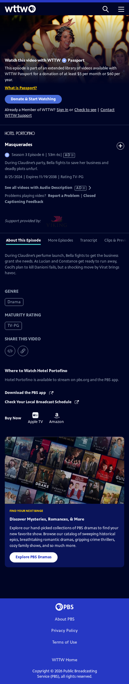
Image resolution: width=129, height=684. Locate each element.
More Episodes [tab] (60, 240)
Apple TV (35, 418)
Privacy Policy (64, 630)
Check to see (85, 109)
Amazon (56, 418)
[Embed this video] (10, 351)
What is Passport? (21, 88)
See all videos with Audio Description (43, 187)
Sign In (62, 110)
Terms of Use (64, 642)
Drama (14, 301)
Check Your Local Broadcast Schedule (38, 402)
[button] (105, 8)
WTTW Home (64, 659)
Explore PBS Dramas (34, 557)
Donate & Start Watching (33, 99)
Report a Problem (64, 195)
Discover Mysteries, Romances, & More (47, 519)
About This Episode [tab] (23, 240)
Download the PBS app (26, 392)
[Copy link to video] (23, 351)
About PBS (64, 619)
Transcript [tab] (88, 240)
